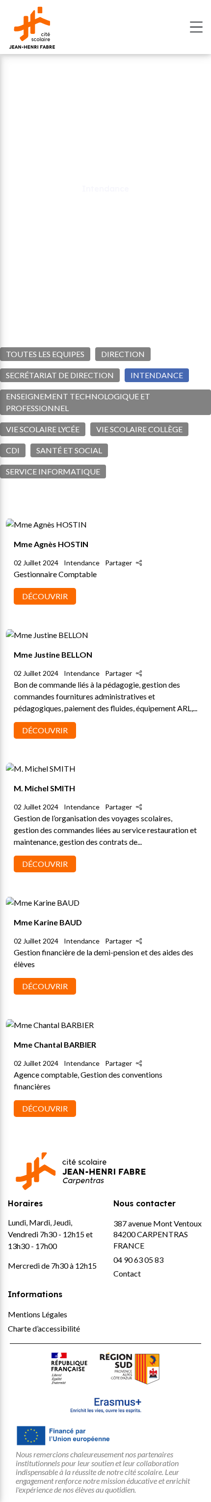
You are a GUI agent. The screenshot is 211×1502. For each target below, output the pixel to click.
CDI (13, 450)
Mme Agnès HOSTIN (52, 544)
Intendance (157, 375)
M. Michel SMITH (44, 788)
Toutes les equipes (45, 354)
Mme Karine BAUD (48, 922)
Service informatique (53, 471)
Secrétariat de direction (60, 375)
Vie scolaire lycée (42, 429)
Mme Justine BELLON (53, 654)
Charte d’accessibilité (44, 1328)
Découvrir (45, 596)
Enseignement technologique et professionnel (78, 402)
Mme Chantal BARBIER (55, 1044)
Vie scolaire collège (139, 429)
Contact (127, 1273)
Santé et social (69, 450)
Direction (123, 354)
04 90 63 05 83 (138, 1259)
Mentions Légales (37, 1314)
